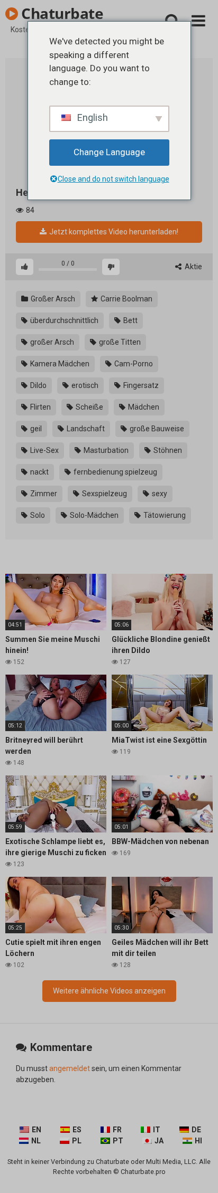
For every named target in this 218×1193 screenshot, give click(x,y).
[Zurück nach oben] (198, 1171)
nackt (39, 472)
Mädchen (142, 407)
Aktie (192, 266)
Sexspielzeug (103, 493)
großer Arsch (51, 342)
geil (35, 428)
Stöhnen (167, 450)
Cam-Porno (133, 363)
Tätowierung (164, 515)
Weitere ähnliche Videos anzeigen (109, 991)
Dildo (38, 385)
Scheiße (88, 407)
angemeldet (69, 1068)
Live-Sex (44, 450)
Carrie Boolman (125, 299)
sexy (158, 493)
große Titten (119, 342)
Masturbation (105, 450)
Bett (130, 320)
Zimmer (43, 493)
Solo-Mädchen (93, 515)
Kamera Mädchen (59, 363)
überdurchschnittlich (63, 320)
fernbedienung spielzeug (114, 472)
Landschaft (85, 428)
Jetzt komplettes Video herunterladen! (113, 232)
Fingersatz (140, 385)
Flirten (40, 407)
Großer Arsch (52, 299)
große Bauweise (156, 428)
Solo (37, 515)
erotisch (84, 385)
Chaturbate (60, 13)
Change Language (109, 152)
